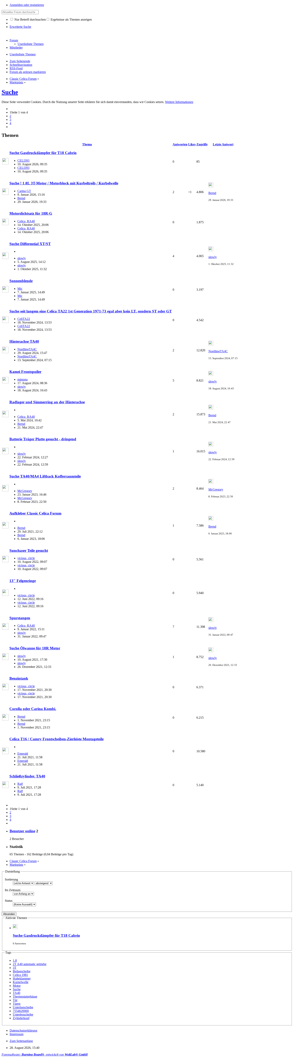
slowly (21, 258)
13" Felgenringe (22, 581)
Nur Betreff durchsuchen (30, 19)
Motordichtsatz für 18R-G (30, 213)
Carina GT (24, 191)
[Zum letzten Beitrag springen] (210, 186)
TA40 (16, 993)
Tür (15, 1000)
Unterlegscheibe (23, 1014)
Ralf (20, 783)
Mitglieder (16, 47)
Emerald (22, 753)
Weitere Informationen (179, 102)
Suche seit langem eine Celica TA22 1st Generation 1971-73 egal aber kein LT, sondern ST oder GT (90, 311)
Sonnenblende (21, 281)
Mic (19, 288)
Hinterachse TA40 (24, 341)
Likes (192, 144)
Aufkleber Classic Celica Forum (35, 513)
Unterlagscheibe (23, 1007)
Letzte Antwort (223, 144)
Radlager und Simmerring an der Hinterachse (47, 402)
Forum (14, 40)
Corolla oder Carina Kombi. (32, 709)
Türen (16, 1003)
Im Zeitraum (12, 890)
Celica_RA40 (26, 221)
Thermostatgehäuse (25, 996)
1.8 (15, 960)
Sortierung (11, 879)
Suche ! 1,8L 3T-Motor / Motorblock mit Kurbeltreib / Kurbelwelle (63, 183)
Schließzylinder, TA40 (27, 776)
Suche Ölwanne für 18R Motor (34, 648)
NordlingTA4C (27, 349)
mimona (22, 379)
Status (8, 900)
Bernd (21, 198)
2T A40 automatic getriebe (29, 964)
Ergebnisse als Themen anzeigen (71, 19)
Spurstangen (19, 618)
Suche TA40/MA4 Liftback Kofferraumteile (45, 476)
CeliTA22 (23, 319)
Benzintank (18, 678)
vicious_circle (26, 558)
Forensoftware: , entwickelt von (45, 1054)
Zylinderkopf (21, 1018)
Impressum (16, 1034)
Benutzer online (22, 831)
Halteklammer (22, 978)
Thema (87, 144)
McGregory (24, 491)
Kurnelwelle (20, 982)
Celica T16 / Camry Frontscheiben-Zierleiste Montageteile (56, 739)
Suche (10, 92)
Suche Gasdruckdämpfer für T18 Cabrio (43, 153)
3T (14, 967)
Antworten (180, 144)
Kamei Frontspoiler (25, 372)
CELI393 (23, 160)
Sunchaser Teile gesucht (28, 550)
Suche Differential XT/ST (30, 244)
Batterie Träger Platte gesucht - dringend (42, 439)
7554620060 (21, 1011)
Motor (17, 985)
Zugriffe (202, 144)
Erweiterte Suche (20, 26)
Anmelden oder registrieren (27, 5)
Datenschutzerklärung (23, 1030)
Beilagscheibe (21, 971)
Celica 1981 (20, 975)
